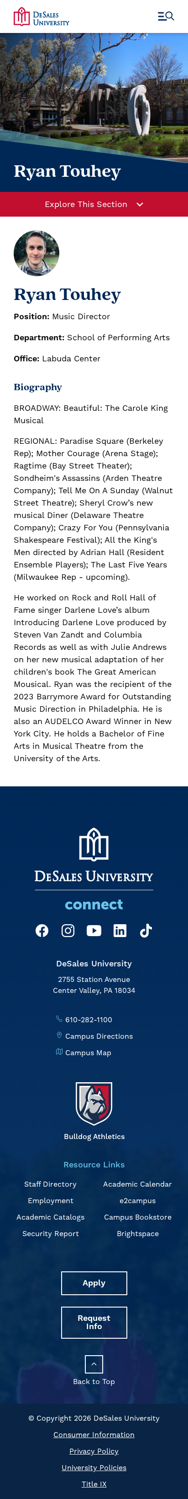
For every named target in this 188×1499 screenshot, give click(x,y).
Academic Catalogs (50, 1217)
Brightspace (138, 1233)
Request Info (94, 1322)
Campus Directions (99, 1036)
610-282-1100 (88, 1019)
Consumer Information (94, 1434)
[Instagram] (68, 932)
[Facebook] (42, 932)
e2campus (138, 1200)
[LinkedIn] (120, 932)
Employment (50, 1200)
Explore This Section (86, 204)
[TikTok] (146, 932)
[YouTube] (94, 932)
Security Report (50, 1233)
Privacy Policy (94, 1451)
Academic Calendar (137, 1184)
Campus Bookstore (138, 1217)
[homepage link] (41, 16)
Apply (94, 1283)
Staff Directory (50, 1184)
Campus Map (88, 1052)
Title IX (94, 1484)
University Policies (94, 1467)
